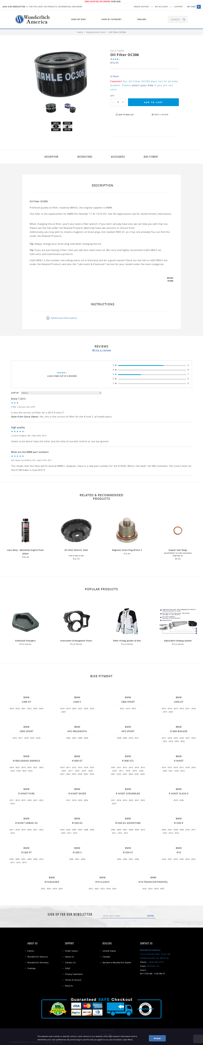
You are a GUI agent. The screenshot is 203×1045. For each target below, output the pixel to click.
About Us (69, 956)
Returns (69, 985)
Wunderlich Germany (37, 962)
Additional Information (64, 318)
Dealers (141, 19)
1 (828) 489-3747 (156, 962)
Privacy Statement (74, 974)
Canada (106, 956)
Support (178, 6)
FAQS (67, 968)
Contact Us (70, 962)
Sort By (15, 393)
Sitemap (31, 968)
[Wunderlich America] (32, 19)
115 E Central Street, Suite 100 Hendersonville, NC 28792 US (155, 954)
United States (109, 951)
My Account (161, 6)
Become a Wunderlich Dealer (117, 962)
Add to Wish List (126, 115)
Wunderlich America (37, 956)
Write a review (101, 350)
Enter (150, 916)
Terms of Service (73, 980)
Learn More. (127, 1039)
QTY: (112, 95)
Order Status (71, 951)
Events (30, 951)
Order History (141, 6)
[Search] (184, 19)
